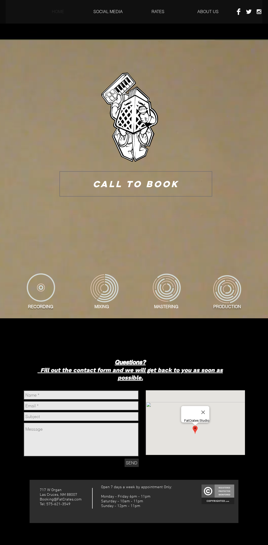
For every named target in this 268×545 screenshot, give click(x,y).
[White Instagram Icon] (259, 11)
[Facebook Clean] (238, 11)
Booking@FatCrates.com (61, 499)
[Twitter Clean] (248, 11)
